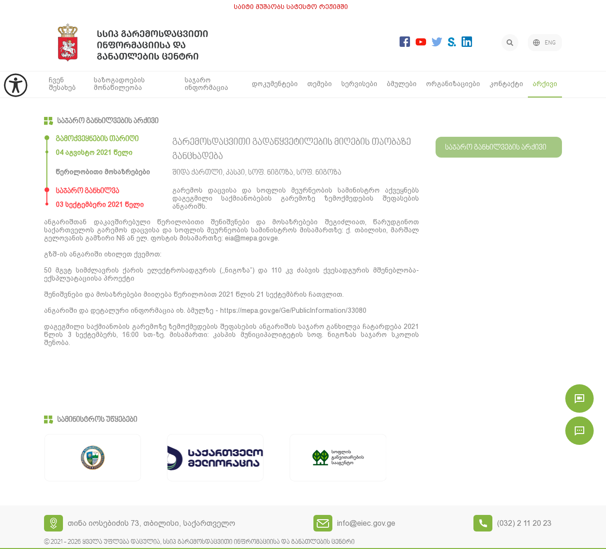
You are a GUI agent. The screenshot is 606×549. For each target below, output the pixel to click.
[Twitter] (437, 44)
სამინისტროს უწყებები (97, 420)
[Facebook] (405, 44)
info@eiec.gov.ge (366, 523)
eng (550, 43)
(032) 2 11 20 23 (524, 523)
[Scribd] (452, 44)
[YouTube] (421, 43)
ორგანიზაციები (453, 84)
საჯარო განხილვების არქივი (108, 121)
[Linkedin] (467, 44)
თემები (319, 84)
